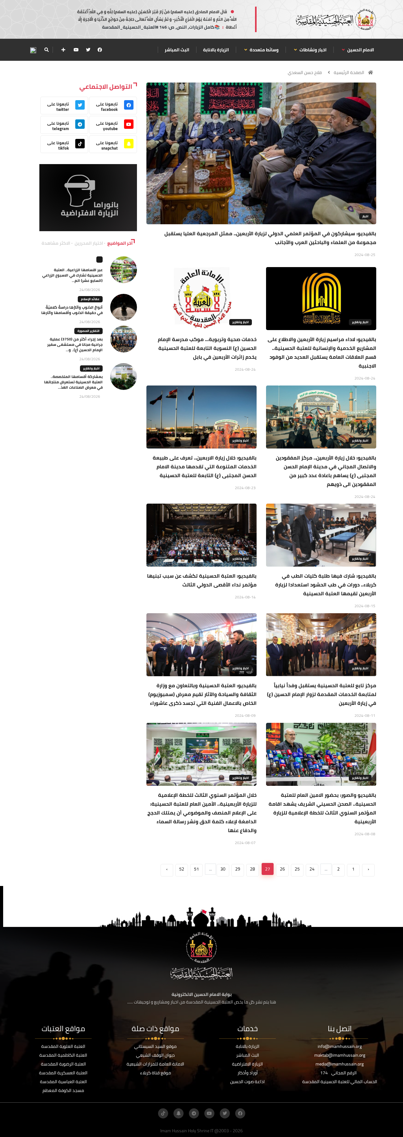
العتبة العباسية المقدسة (63, 1081)
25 (297, 869)
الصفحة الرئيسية (349, 72)
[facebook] (99, 50)
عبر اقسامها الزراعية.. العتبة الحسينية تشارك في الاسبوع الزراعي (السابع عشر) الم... (72, 275)
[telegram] (194, 1113)
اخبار (365, 216)
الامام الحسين (360, 50)
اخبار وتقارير (360, 322)
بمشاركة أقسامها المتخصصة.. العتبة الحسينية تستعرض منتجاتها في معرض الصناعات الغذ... (73, 382)
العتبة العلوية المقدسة (63, 1046)
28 (252, 869)
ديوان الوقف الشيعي (155, 1055)
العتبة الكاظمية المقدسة (63, 1055)
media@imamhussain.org (339, 1064)
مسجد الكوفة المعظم (63, 1090)
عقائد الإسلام (90, 299)
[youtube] (76, 50)
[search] (46, 50)
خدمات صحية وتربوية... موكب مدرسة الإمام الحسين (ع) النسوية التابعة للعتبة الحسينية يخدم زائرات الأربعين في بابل (207, 348)
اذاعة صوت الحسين (247, 1081)
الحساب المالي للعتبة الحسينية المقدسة (339, 1081)
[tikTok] (163, 1113)
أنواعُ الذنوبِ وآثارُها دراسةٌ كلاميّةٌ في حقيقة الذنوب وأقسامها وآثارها (72, 310)
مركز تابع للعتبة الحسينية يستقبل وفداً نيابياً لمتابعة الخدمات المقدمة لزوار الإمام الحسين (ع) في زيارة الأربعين (321, 694)
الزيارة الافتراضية (247, 1064)
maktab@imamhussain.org (339, 1055)
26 (282, 869)
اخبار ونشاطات (312, 50)
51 (196, 869)
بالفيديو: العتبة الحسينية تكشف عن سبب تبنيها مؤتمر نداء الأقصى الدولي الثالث (202, 580)
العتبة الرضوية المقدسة (63, 1064)
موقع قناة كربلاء (155, 1073)
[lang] (33, 50)
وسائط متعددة (264, 50)
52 (181, 869)
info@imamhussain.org (340, 1046)
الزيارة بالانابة (216, 50)
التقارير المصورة (88, 331)
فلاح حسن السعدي (305, 72)
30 (222, 869)
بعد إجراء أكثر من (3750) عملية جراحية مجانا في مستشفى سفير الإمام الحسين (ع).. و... (75, 344)
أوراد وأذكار (247, 1073)
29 (237, 869)
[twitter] (88, 50)
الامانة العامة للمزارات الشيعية (155, 1064)
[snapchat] (178, 1113)
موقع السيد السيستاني (155, 1046)
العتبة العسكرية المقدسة (63, 1073)
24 (312, 869)
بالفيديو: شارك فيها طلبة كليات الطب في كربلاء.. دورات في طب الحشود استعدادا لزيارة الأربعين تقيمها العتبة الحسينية (325, 584)
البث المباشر (177, 50)
